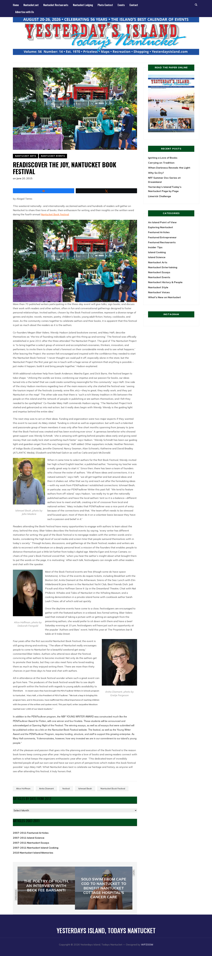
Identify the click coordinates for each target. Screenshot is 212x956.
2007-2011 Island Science (28, 837)
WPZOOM (147, 944)
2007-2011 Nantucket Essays (31, 842)
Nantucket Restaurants (55, 5)
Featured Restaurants (162, 242)
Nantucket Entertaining (162, 267)
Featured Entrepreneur (162, 237)
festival (66, 788)
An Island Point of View (162, 222)
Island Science (156, 257)
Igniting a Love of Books (162, 157)
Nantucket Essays (159, 272)
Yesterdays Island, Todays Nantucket (106, 930)
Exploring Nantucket (160, 227)
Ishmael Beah (85, 788)
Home (16, 5)
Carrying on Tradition (161, 162)
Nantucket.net (31, 5)
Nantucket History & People (165, 282)
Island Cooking (157, 252)
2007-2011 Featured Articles (31, 832)
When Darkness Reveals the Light (169, 167)
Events (121, 5)
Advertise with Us (24, 12)
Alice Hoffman (23, 788)
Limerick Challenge (159, 196)
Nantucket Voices (159, 292)
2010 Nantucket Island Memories (33, 852)
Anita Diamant (46, 788)
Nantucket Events (53, 156)
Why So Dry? (156, 172)
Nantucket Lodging (83, 5)
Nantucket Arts (25, 156)
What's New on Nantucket (164, 297)
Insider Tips (155, 247)
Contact (133, 5)
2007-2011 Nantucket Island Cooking (35, 847)
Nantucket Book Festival (55, 214)
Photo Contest (105, 5)
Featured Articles (159, 232)
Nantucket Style (158, 287)
